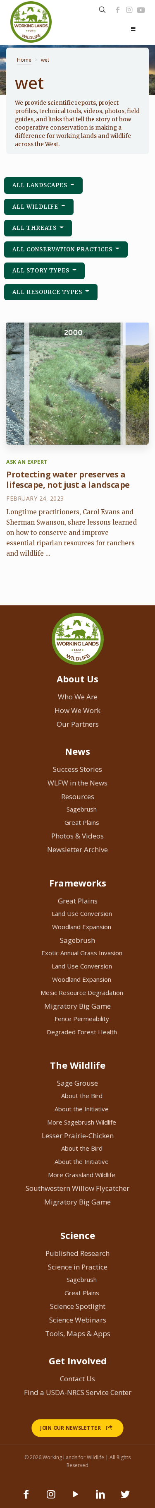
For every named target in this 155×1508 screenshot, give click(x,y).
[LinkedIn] (100, 1498)
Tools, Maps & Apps (77, 1333)
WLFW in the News (77, 783)
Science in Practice (77, 1267)
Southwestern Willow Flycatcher (77, 1188)
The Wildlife (77, 1065)
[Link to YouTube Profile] (141, 10)
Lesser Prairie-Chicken (78, 1135)
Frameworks (77, 883)
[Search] (102, 10)
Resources (77, 796)
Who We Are (78, 696)
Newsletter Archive (77, 849)
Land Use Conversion (82, 913)
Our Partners (78, 724)
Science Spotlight (77, 1306)
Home (24, 59)
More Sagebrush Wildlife (81, 1122)
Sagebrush (82, 809)
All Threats (35, 227)
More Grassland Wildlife (81, 1175)
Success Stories (77, 769)
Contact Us (77, 1378)
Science (77, 1235)
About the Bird (82, 1095)
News (77, 751)
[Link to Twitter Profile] (125, 1498)
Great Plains (81, 822)
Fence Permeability (82, 1018)
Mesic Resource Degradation (82, 992)
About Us (77, 678)
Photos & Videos (77, 836)
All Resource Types (48, 292)
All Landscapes (40, 185)
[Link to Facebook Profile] (117, 10)
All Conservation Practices (63, 249)
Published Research (77, 1253)
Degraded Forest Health (82, 1032)
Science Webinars (77, 1320)
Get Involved (78, 1360)
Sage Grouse (77, 1083)
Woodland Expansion (81, 927)
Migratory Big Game (77, 1006)
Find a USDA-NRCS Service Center (77, 1392)
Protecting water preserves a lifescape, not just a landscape (68, 479)
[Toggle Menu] (133, 29)
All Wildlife (36, 206)
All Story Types (41, 270)
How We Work (77, 710)
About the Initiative (82, 1109)
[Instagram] (129, 10)
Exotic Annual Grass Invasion (81, 953)
